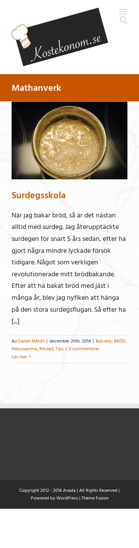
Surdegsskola (39, 195)
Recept (46, 349)
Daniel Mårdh (31, 341)
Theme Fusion (94, 498)
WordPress (67, 498)
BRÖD (119, 341)
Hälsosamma (24, 349)
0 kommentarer (84, 349)
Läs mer (19, 357)
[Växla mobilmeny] (123, 12)
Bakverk (104, 341)
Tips (60, 349)
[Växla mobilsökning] (123, 20)
